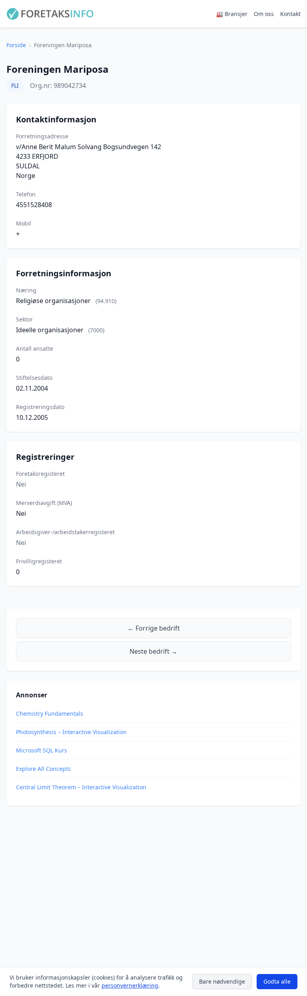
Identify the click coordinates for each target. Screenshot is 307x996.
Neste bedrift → (153, 651)
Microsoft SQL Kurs (41, 750)
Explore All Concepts (43, 768)
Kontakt (290, 14)
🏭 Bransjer (231, 14)
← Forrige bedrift (154, 628)
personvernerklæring (130, 985)
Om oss (264, 14)
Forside (16, 45)
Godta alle (277, 981)
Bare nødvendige (222, 981)
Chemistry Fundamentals (49, 713)
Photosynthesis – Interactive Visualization (71, 732)
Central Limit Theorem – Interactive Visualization (81, 787)
